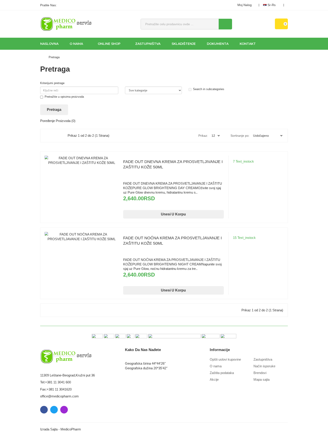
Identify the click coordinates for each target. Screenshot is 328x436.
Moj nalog (244, 5)
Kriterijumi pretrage (52, 83)
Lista (58, 135)
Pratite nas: (48, 5)
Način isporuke (264, 366)
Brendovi (259, 373)
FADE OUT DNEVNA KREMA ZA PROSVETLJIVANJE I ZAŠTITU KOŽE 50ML (173, 164)
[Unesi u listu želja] (82, 171)
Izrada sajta (49, 429)
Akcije (214, 379)
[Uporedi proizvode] (91, 171)
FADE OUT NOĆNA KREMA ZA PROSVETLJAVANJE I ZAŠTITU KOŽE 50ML (172, 241)
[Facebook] (61, 5)
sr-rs (271, 5)
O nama (216, 366)
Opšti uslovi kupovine (225, 359)
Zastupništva (262, 359)
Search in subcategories (208, 89)
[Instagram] (76, 5)
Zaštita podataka (222, 373)
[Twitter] (69, 5)
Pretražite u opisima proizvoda (64, 96)
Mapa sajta (261, 379)
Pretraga (54, 57)
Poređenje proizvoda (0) (57, 121)
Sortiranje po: (239, 135)
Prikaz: (203, 135)
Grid (49, 135)
